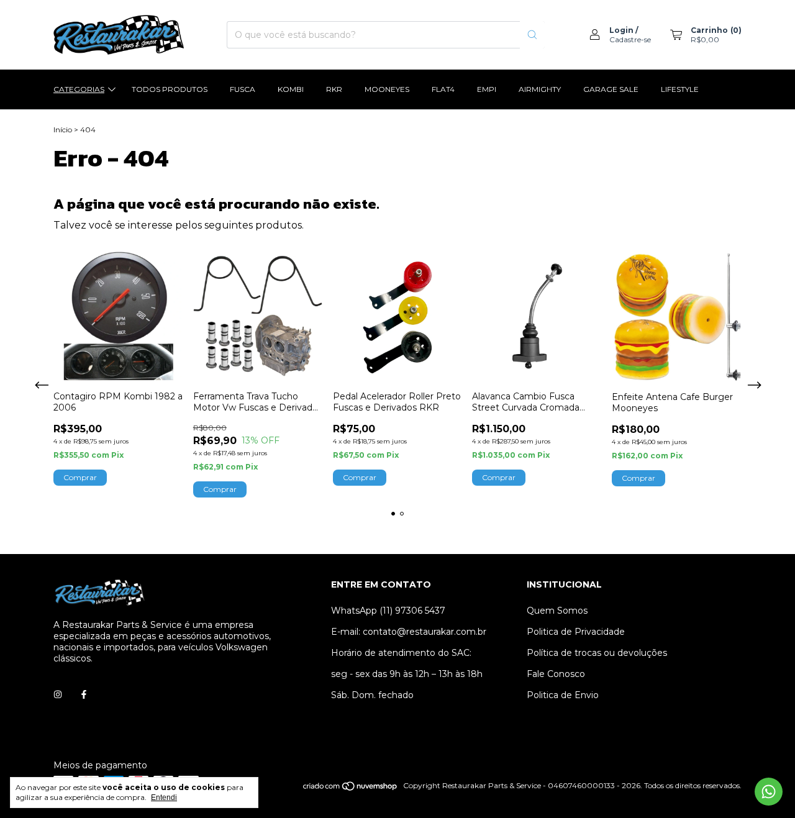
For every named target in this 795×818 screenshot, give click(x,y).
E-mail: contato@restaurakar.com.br (408, 631)
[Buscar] (532, 34)
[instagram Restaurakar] (57, 694)
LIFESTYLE (680, 89)
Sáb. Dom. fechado (372, 695)
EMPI (486, 89)
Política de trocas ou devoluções (597, 652)
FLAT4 (443, 89)
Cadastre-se (630, 39)
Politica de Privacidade (576, 631)
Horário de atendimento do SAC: (401, 652)
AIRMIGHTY (540, 89)
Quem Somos (557, 610)
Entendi (164, 797)
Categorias (78, 89)
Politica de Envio (563, 695)
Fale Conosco (556, 673)
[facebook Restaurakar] (84, 694)
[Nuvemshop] (350, 788)
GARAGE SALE (610, 89)
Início (62, 129)
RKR (334, 89)
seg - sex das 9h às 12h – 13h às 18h (407, 673)
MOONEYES (387, 89)
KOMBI (291, 89)
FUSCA (242, 89)
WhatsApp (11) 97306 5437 (388, 610)
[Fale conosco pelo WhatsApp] (769, 792)
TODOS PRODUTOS (169, 89)
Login (621, 30)
